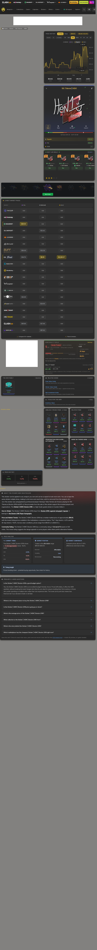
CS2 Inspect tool (57, 637)
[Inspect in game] (92, 88)
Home (6, 28)
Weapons (9, 9)
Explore (77, 9)
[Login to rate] (47, 178)
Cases (28, 9)
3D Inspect (69, 9)
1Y (80, 37)
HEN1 (25, 28)
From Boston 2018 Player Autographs (54, 440)
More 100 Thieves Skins (79, 439)
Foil (72, 42)
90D (73, 37)
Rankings (90, 342)
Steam (66, 33)
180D (77, 37)
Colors (57, 9)
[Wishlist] (89, 9)
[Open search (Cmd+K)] (84, 9)
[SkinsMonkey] (73, 2)
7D (65, 37)
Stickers (43, 9)
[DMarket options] (29, 2)
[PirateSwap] (83, 2)
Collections (19, 9)
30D (69, 37)
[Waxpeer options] (51, 2)
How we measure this (50, 361)
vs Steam (59, 37)
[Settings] (94, 9)
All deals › (90, 152)
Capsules (35, 9)
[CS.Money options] (18, 2)
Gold (84, 42)
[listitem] (50, 162)
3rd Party (60, 33)
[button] (48, 132)
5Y (87, 37)
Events (48, 37)
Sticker (11, 28)
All (90, 37)
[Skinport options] (40, 2)
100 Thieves (18, 28)
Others (51, 9)
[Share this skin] (46, 88)
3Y (84, 37)
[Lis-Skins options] (62, 2)
